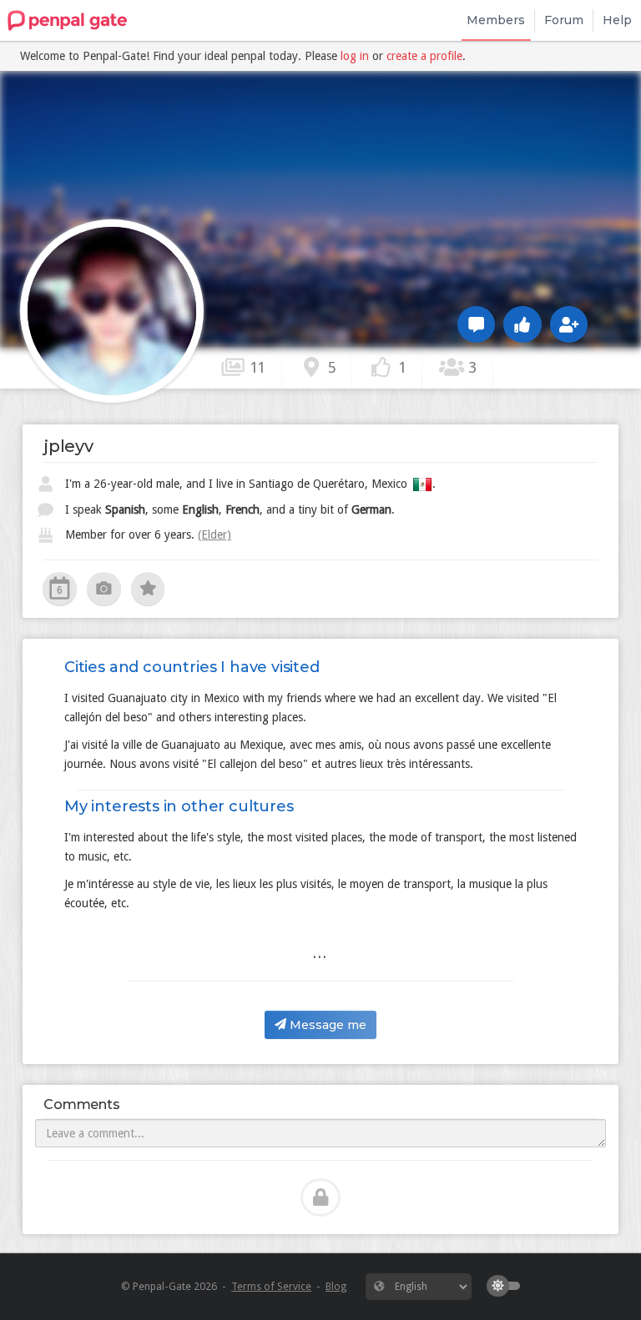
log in (355, 56)
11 (255, 367)
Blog (336, 1286)
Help (617, 20)
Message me (326, 1024)
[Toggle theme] (507, 1286)
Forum (563, 20)
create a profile (424, 56)
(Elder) (214, 534)
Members (496, 20)
